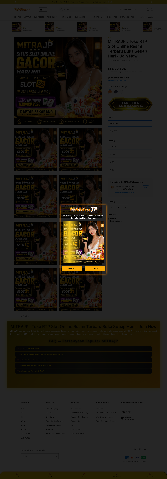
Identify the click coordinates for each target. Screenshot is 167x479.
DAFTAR (72, 268)
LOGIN (95, 268)
